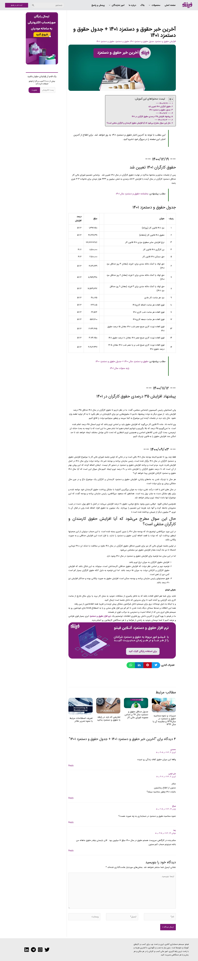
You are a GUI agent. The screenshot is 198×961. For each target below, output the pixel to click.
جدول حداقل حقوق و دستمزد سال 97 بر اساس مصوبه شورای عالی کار (136, 714)
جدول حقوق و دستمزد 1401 (142, 41)
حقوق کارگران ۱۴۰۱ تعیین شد (159, 106)
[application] (150, 5)
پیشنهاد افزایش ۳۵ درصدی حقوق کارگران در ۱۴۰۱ (151, 116)
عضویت (34, 90)
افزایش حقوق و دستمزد (165, 41)
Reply (70, 765)
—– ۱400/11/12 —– (163, 113)
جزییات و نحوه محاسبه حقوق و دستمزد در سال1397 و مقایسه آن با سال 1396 (164, 720)
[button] (154, 5)
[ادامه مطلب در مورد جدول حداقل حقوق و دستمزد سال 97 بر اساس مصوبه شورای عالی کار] (136, 703)
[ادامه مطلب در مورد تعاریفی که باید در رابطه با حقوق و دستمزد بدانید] (108, 705)
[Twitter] (47, 949)
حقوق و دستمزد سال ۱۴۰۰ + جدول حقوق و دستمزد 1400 (121, 361)
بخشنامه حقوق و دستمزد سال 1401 (132, 194)
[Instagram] (40, 949)
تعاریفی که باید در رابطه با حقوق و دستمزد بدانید (108, 718)
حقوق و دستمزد (122, 41)
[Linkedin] (26, 949)
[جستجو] (33, 5)
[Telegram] (33, 949)
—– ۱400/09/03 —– (163, 119)
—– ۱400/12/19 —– (163, 103)
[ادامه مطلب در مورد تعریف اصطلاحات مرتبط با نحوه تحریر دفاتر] (80, 706)
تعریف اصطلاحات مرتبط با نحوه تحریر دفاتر (81, 719)
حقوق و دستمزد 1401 (105, 41)
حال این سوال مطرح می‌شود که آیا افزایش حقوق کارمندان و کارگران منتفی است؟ (139, 123)
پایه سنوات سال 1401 (119, 368)
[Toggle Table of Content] (169, 99)
